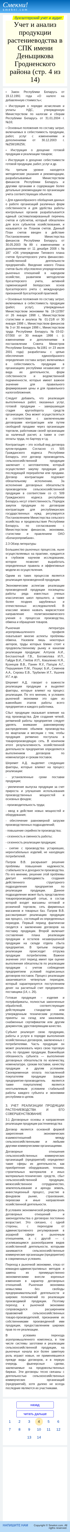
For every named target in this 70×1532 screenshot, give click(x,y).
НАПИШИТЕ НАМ (15, 1525)
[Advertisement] (35, 1484)
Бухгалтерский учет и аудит (38, 18)
